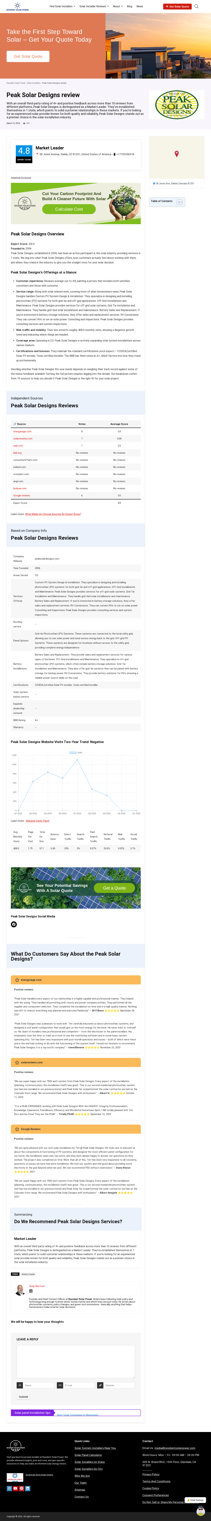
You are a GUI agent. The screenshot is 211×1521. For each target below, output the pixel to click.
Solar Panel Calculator (88, 1455)
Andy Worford (37, 1286)
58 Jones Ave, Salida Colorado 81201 (175, 183)
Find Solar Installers (61, 6)
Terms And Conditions (156, 1481)
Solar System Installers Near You (95, 1448)
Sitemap (80, 1489)
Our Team (81, 1482)
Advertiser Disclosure (21, 177)
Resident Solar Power (16, 83)
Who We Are (82, 1475)
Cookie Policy (150, 1488)
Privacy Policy (150, 1474)
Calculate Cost (69, 209)
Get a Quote (114, 887)
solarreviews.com (22, 438)
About (116, 6)
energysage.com (22, 431)
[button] (177, 154)
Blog (129, 6)
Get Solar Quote (179, 6)
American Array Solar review (39, 1475)
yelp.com (18, 445)
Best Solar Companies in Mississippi (77, 1413)
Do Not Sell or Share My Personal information (170, 1502)
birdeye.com (20, 488)
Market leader (28, 1274)
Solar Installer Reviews (92, 6)
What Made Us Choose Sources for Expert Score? (53, 514)
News (139, 6)
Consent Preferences (155, 1495)
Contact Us (82, 1496)
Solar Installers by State (90, 1462)
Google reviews (21, 495)
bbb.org (17, 452)
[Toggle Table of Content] (178, 202)
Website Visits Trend (37, 820)
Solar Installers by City (89, 1469)
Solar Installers (34, 83)
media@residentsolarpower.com (174, 1448)
